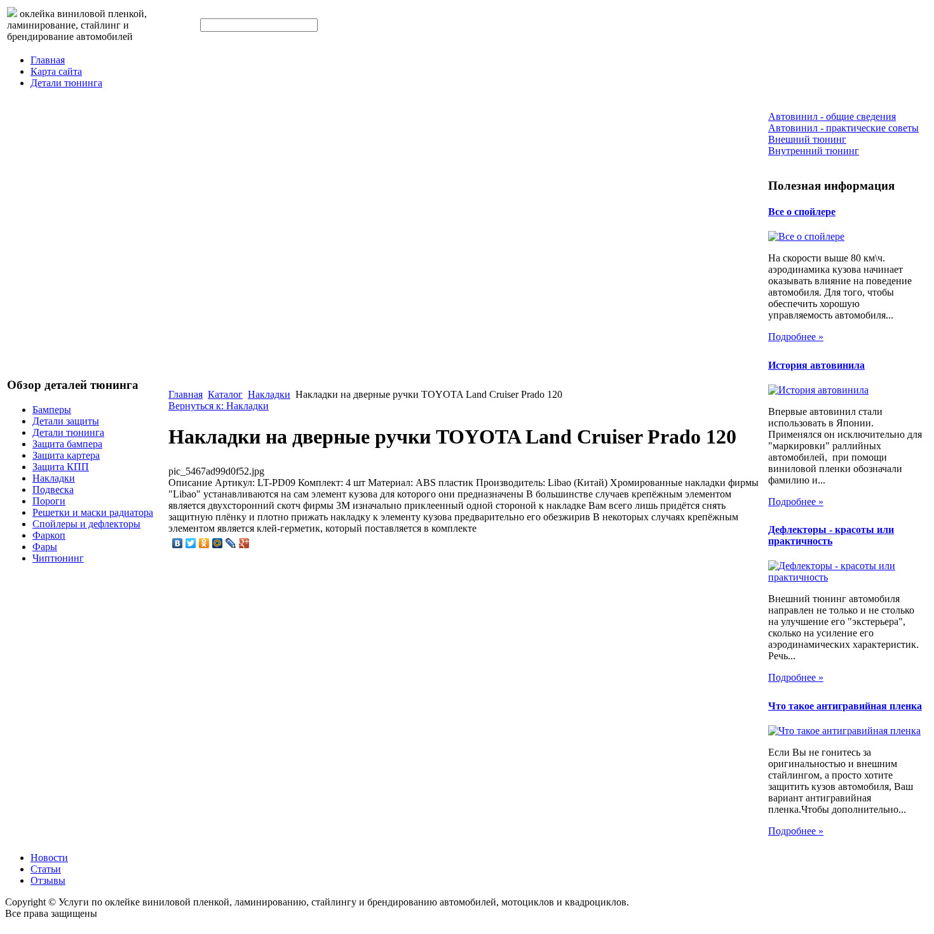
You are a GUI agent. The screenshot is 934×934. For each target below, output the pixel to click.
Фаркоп (48, 535)
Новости (49, 857)
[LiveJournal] (231, 543)
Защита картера (66, 455)
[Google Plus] (244, 543)
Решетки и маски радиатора (92, 512)
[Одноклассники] (204, 543)
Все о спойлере (802, 211)
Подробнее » (795, 336)
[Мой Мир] (217, 543)
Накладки (53, 478)
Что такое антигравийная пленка (845, 705)
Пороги (48, 501)
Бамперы (51, 409)
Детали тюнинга (66, 82)
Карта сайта (56, 71)
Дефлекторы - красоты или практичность (831, 535)
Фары (44, 546)
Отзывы (47, 880)
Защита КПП (60, 466)
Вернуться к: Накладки (218, 405)
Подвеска (53, 489)
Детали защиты (65, 421)
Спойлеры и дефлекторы (86, 523)
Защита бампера (67, 443)
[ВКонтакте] (177, 543)
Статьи (45, 869)
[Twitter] (191, 543)
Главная (47, 60)
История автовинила (816, 365)
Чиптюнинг (58, 558)
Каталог (225, 394)
